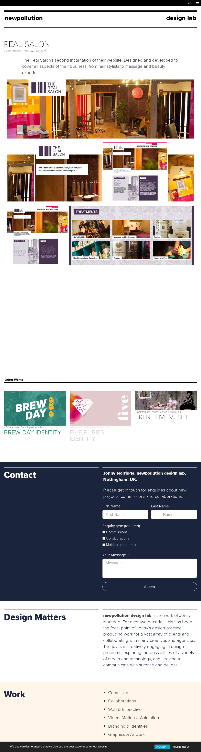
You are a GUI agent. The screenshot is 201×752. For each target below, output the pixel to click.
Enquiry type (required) (121, 525)
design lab (181, 17)
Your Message (114, 554)
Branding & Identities (32, 427)
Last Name (160, 506)
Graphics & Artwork (126, 734)
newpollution (24, 17)
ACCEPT (162, 746)
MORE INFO (181, 746)
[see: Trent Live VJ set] (166, 400)
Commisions (14, 50)
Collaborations (122, 701)
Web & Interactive (36, 50)
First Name (111, 506)
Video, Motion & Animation (166, 412)
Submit (149, 586)
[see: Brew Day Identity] (35, 408)
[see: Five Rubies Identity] (101, 408)
